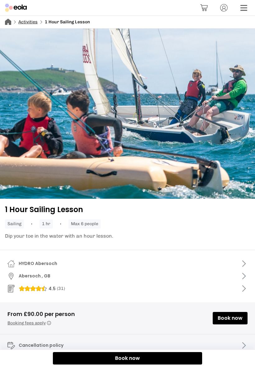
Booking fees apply (26, 323)
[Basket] (204, 8)
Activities (28, 22)
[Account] (224, 8)
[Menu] (244, 8)
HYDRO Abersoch (38, 263)
